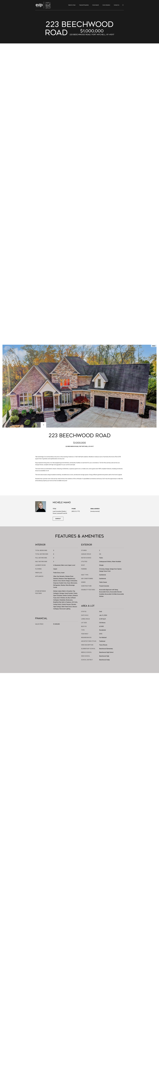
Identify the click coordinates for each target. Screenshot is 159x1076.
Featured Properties (84, 5)
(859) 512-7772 (76, 511)
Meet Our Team (72, 5)
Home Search (95, 5)
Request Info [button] (41, 487)
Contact (58, 518)
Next (43, 425)
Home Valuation (106, 5)
